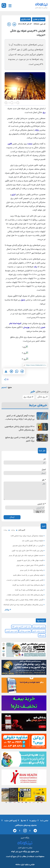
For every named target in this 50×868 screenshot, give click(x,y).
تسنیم (4, 387)
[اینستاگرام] (24, 830)
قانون (10, 143)
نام (45, 459)
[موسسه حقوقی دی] (24, 742)
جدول (23, 299)
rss (24, 820)
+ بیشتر (8, 609)
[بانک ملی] (24, 686)
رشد (35, 266)
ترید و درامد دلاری (39, 631)
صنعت (29, 143)
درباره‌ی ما (33, 820)
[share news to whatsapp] (17, 371)
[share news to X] (11, 371)
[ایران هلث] (24, 778)
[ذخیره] (9, 24)
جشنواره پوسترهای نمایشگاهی (26, 825)
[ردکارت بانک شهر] (24, 722)
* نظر (44, 480)
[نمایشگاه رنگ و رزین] (24, 668)
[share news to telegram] (22, 371)
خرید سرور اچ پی (11, 631)
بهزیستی (26, 327)
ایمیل (44, 469)
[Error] (6, 371)
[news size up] (6, 102)
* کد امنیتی (41, 504)
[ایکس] (14, 830)
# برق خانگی (42, 397)
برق (44, 112)
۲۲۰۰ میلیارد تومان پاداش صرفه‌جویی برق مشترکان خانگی (19, 428)
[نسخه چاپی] (14, 24)
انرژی (13, 194)
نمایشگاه (42, 635)
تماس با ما (44, 820)
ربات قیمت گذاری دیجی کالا (21, 627)
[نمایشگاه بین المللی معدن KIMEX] (24, 796)
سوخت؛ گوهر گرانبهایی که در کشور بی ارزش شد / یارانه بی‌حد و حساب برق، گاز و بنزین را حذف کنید (20, 417)
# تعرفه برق (28, 397)
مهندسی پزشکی (25, 631)
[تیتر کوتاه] (41, 4)
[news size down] (17, 102)
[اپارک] (24, 759)
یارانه (37, 130)
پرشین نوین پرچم (39, 627)
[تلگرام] (34, 830)
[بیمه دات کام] (24, 703)
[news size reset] (12, 102)
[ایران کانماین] (24, 650)
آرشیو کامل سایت (10, 820)
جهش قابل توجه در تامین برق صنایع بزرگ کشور (19, 439)
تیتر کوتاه (14, 851)
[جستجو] (4, 5)
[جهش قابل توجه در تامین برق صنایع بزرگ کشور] (42, 438)
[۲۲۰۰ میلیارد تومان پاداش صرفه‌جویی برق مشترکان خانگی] (42, 427)
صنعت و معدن (38, 19)
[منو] (10, 6)
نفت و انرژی (25, 19)
